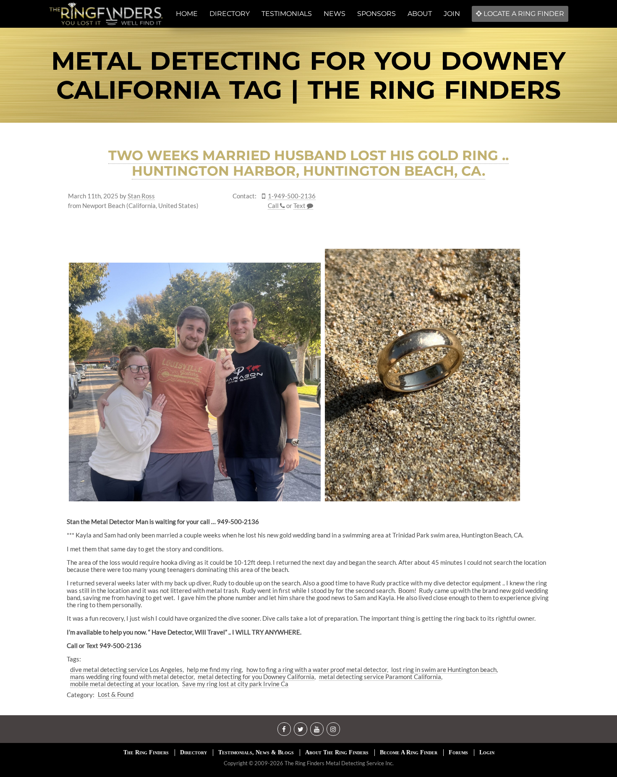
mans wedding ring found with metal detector (131, 676)
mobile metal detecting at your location (124, 683)
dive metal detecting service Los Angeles (126, 669)
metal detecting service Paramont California (380, 676)
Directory (193, 752)
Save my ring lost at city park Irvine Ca (235, 683)
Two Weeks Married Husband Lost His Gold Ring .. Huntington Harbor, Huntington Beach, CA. (308, 163)
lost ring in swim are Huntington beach (444, 669)
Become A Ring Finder (408, 752)
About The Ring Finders (337, 752)
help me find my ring (214, 669)
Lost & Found (115, 694)
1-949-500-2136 (292, 196)
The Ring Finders (146, 752)
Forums (458, 752)
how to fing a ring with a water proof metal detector (316, 669)
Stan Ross (141, 196)
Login (486, 752)
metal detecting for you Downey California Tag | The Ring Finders (308, 75)
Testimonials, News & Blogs (256, 752)
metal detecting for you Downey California (256, 676)
